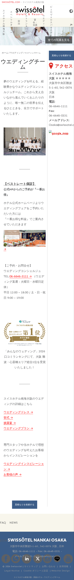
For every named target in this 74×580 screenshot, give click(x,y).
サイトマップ (31, 566)
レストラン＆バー (26, 22)
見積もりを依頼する (24, 504)
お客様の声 (11, 474)
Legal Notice (12, 570)
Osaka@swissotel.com (47, 556)
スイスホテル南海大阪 (33, 2)
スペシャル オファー (11, 22)
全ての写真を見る (59, 40)
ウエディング (44, 22)
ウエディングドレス (16, 412)
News (14, 522)
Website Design (60, 570)
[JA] (70, 11)
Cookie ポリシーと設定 (36, 570)
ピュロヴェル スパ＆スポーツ (51, 22)
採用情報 (63, 566)
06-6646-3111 (19, 276)
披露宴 (8, 423)
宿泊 (19, 22)
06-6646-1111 (58, 106)
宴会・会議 (35, 22)
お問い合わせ (49, 566)
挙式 (6, 417)
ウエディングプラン (16, 428)
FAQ (3, 522)
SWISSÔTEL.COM (11, 2)
